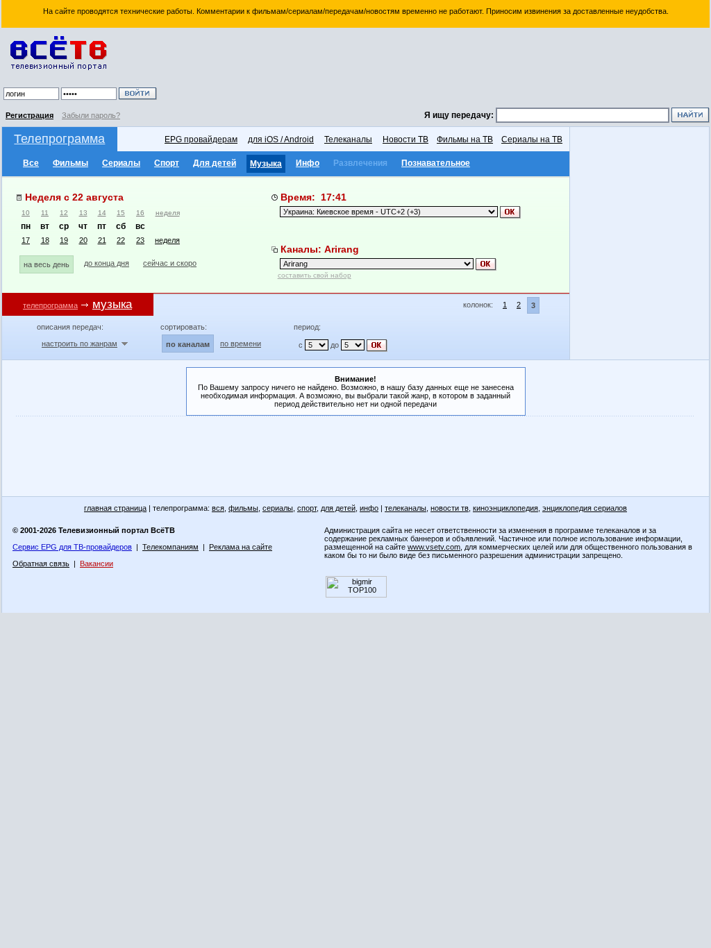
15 (121, 213)
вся (218, 508)
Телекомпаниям (170, 547)
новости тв (449, 508)
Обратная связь (40, 563)
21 (102, 240)
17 (26, 240)
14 (102, 213)
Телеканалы (348, 139)
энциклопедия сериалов (584, 508)
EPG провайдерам (201, 139)
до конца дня (106, 263)
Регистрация (29, 115)
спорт (307, 508)
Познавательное (435, 163)
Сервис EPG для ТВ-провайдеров (72, 547)
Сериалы (121, 163)
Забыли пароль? (91, 115)
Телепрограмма (59, 139)
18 (45, 240)
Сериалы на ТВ (531, 139)
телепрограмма (50, 305)
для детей (338, 508)
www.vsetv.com (434, 547)
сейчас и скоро (169, 263)
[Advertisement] (435, 69)
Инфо (307, 163)
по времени (240, 343)
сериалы (277, 508)
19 (64, 240)
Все (31, 163)
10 (26, 213)
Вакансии (96, 563)
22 (121, 240)
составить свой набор (314, 275)
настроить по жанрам (79, 343)
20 (83, 240)
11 (45, 213)
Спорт (166, 163)
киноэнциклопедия (505, 508)
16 (140, 213)
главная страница (115, 508)
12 (64, 213)
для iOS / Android (281, 139)
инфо (369, 508)
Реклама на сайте (240, 547)
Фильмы (70, 163)
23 (140, 240)
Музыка (266, 164)
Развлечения (360, 163)
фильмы (243, 508)
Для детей (214, 163)
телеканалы (405, 508)
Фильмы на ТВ (465, 139)
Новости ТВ (405, 139)
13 (83, 213)
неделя (168, 213)
